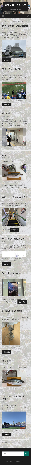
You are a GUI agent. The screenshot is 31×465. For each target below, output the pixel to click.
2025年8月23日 (6, 313)
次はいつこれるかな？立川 (15, 197)
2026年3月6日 (5, 116)
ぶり (4, 154)
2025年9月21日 (6, 276)
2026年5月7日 (5, 71)
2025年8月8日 (5, 363)
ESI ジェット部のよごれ (13, 238)
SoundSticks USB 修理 (12, 311)
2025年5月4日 (5, 401)
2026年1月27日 (6, 200)
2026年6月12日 (6, 28)
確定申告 (6, 113)
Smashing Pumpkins (11, 273)
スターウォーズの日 (11, 69)
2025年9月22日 (6, 241)
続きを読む (7, 60)
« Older (4, 442)
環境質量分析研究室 (15, 5)
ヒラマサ (6, 361)
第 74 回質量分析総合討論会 (15, 25)
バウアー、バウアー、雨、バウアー (14, 397)
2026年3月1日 (5, 157)
